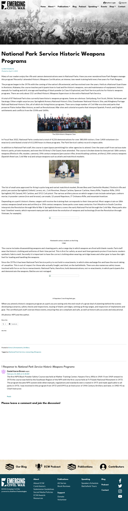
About (51, 7)
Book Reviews (64, 486)
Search (123, 3)
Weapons (37, 352)
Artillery (26, 347)
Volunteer (62, 499)
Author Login (111, 3)
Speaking (92, 7)
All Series (62, 483)
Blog (74, 7)
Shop (112, 7)
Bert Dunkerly (9, 69)
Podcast (82, 7)
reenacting (29, 352)
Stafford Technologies (18, 491)
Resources (38, 498)
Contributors (39, 486)
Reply (9, 396)
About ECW (39, 483)
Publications (63, 7)
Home (43, 7)
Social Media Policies (43, 492)
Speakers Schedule (90, 483)
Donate (61, 496)
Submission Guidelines (44, 489)
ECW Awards (39, 495)
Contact (121, 7)
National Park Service (17, 352)
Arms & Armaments (15, 347)
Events (104, 7)
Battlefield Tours (89, 486)
